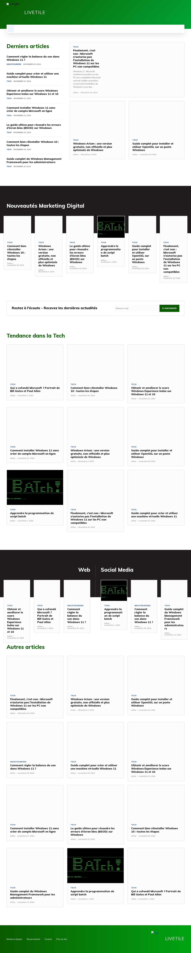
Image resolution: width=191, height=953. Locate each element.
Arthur (75, 92)
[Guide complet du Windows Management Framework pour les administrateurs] (174, 590)
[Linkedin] (172, 12)
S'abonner (169, 308)
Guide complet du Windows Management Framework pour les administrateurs (34, 160)
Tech (9, 81)
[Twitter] (177, 12)
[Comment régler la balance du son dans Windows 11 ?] (77, 590)
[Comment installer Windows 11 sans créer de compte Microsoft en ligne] (35, 424)
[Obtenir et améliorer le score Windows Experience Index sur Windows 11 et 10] (156, 362)
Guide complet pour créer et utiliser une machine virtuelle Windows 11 (33, 75)
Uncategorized (14, 64)
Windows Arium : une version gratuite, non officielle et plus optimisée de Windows (92, 147)
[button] (10, 29)
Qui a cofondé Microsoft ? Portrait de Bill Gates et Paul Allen (35, 389)
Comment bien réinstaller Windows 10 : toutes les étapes (33, 143)
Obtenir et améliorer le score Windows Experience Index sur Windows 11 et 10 (32, 92)
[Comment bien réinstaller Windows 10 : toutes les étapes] (17, 227)
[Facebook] (167, 12)
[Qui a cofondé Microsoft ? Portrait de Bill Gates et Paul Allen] (35, 362)
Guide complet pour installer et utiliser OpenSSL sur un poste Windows (152, 147)
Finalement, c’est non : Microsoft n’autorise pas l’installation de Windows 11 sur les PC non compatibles (86, 58)
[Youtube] (182, 12)
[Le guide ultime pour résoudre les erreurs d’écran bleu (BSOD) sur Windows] (79, 227)
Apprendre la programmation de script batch (111, 250)
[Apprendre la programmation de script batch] (111, 227)
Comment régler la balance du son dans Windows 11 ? (33, 58)
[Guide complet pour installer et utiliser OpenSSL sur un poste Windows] (156, 118)
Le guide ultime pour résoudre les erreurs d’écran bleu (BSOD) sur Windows (34, 126)
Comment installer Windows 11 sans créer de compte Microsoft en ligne (31, 109)
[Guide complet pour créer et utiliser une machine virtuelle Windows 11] (156, 487)
